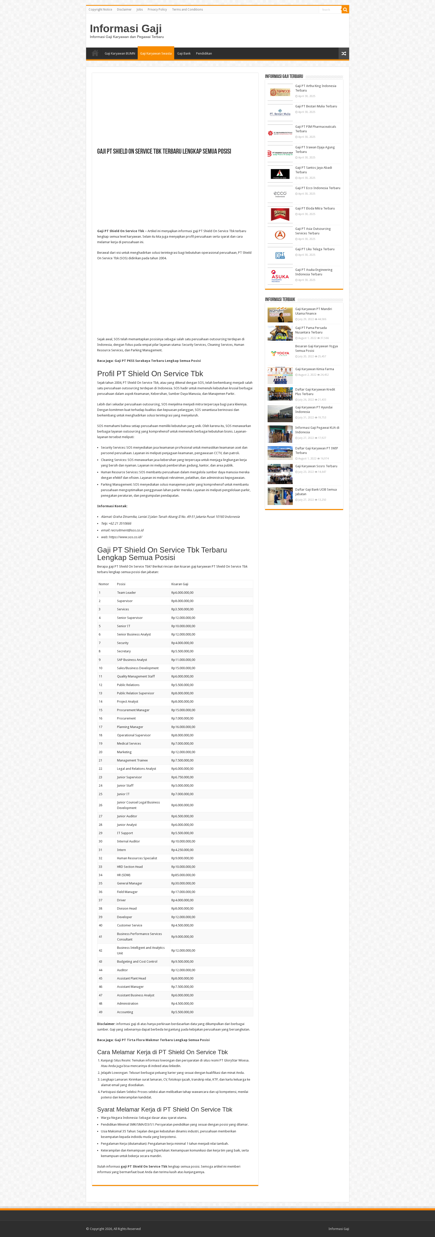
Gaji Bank (184, 53)
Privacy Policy (157, 9)
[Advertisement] (175, 113)
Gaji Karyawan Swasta (156, 53)
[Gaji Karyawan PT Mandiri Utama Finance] (280, 314)
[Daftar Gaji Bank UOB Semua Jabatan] (280, 496)
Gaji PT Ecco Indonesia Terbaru (317, 188)
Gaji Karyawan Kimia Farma (314, 369)
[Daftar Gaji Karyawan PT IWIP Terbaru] (280, 453)
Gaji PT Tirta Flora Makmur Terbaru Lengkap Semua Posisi (162, 1040)
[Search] (345, 9)
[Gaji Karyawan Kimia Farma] (280, 375)
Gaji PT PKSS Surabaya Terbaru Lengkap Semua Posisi (158, 361)
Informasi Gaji (126, 28)
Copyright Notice (100, 9)
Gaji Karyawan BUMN (120, 53)
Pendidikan (204, 53)
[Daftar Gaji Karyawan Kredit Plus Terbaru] (280, 394)
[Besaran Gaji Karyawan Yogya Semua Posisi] (280, 354)
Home (95, 53)
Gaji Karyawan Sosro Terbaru (316, 466)
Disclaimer (124, 9)
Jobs (140, 9)
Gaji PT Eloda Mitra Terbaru (315, 208)
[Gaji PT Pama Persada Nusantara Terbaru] (280, 333)
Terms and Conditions (187, 9)
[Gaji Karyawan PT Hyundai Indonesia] (280, 413)
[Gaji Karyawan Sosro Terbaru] (280, 474)
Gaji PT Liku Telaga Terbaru (315, 249)
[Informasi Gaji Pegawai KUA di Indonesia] (280, 434)
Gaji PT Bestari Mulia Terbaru (316, 106)
